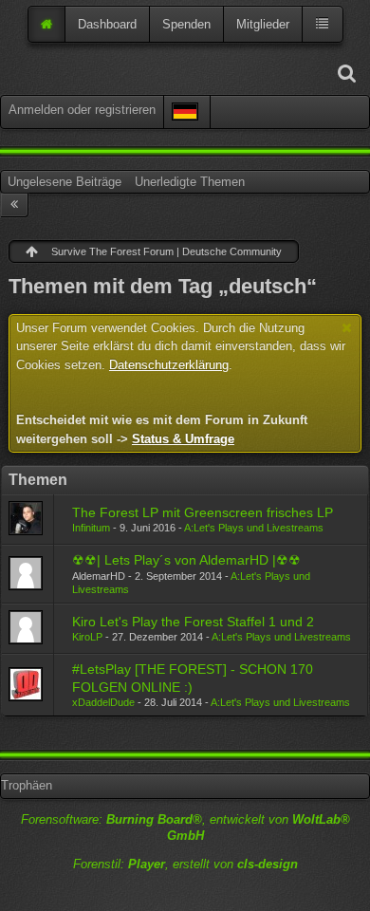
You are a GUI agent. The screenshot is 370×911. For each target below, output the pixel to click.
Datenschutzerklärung (169, 365)
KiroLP (87, 636)
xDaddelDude (103, 702)
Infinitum (91, 527)
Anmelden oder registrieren (82, 109)
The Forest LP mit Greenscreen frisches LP (202, 512)
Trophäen (26, 785)
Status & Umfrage (183, 439)
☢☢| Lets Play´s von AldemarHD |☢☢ (186, 559)
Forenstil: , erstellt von (185, 864)
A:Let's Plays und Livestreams (254, 527)
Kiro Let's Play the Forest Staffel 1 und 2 (193, 621)
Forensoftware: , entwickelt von (185, 827)
